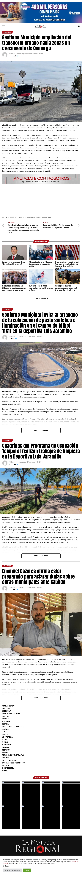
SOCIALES (6, 771)
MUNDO (5, 742)
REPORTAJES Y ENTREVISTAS (13, 755)
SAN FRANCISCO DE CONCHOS (13, 763)
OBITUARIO (6, 750)
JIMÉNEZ (5, 729)
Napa (12, 339)
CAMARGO (6, 708)
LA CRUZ (5, 734)
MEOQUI (5, 740)
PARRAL (5, 753)
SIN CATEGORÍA (8, 768)
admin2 (13, 56)
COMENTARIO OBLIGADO (11, 714)
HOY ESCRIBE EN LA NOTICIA (12, 727)
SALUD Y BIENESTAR (9, 760)
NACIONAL (6, 747)
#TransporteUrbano (33, 217)
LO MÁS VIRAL (7, 737)
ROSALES (5, 758)
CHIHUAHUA (6, 711)
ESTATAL (5, 724)
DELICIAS (5, 716)
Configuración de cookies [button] (12, 870)
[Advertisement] (41, 200)
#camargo (19, 217)
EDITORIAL (6, 721)
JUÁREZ (5, 732)
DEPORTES (6, 719)
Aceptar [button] (27, 870)
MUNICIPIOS (6, 745)
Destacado (47, 217)
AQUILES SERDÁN (8, 706)
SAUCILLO (6, 765)
